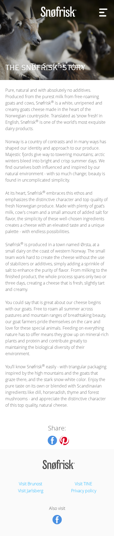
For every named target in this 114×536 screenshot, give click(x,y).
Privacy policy (83, 491)
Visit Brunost (30, 484)
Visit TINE (83, 484)
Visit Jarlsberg (30, 491)
